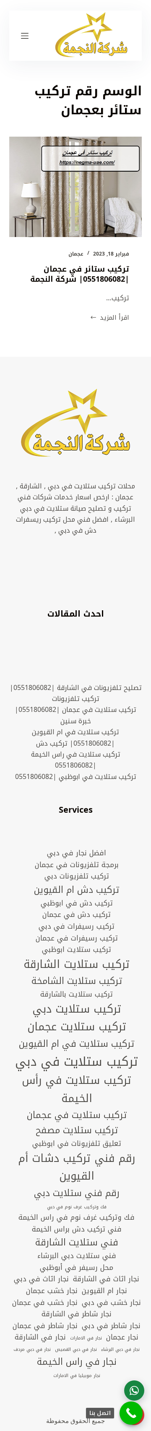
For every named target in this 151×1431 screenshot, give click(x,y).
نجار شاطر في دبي (111, 1326)
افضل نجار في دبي (76, 853)
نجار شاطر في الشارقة (77, 1314)
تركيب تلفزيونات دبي (76, 876)
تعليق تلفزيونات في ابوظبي (76, 1144)
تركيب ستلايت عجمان (76, 1027)
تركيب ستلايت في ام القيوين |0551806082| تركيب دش (75, 737)
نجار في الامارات (86, 1338)
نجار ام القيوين (104, 1291)
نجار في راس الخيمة (77, 1361)
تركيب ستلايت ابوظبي (76, 950)
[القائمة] (25, 36)
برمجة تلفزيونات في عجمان (77, 865)
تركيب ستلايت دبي (76, 1009)
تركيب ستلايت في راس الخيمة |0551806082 (75, 760)
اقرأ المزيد (110, 318)
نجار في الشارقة (40, 1337)
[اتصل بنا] (131, 1413)
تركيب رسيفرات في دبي (77, 926)
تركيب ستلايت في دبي (76, 1061)
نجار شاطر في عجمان (45, 1326)
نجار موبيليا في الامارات (76, 1376)
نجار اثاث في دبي (41, 1279)
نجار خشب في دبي (111, 1303)
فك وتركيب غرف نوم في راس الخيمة (76, 1217)
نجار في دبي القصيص (76, 1349)
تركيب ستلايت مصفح (77, 1130)
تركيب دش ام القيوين (76, 889)
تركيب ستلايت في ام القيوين (76, 1043)
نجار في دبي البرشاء (120, 1349)
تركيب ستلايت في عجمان (77, 1115)
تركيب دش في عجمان (76, 915)
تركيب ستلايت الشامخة (76, 981)
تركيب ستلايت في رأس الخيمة (76, 1090)
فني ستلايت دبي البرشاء (76, 1256)
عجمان (75, 254)
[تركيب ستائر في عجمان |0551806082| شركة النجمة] (75, 187)
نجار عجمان (122, 1337)
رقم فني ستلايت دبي (77, 1193)
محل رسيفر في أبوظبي (76, 1268)
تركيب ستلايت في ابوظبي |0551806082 (75, 776)
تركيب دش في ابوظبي (77, 903)
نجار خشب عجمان (52, 1291)
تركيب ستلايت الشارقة (76, 965)
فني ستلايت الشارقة (76, 1242)
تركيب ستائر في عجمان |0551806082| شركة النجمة (79, 274)
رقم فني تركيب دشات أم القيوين (76, 1168)
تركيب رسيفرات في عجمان (77, 938)
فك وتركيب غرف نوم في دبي (77, 1207)
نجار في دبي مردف (32, 1349)
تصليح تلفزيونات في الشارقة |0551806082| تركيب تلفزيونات (76, 693)
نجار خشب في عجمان (45, 1303)
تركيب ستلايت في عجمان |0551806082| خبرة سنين (75, 715)
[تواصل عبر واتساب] (134, 1390)
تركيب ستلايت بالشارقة (76, 994)
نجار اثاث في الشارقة (106, 1279)
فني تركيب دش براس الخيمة (77, 1229)
